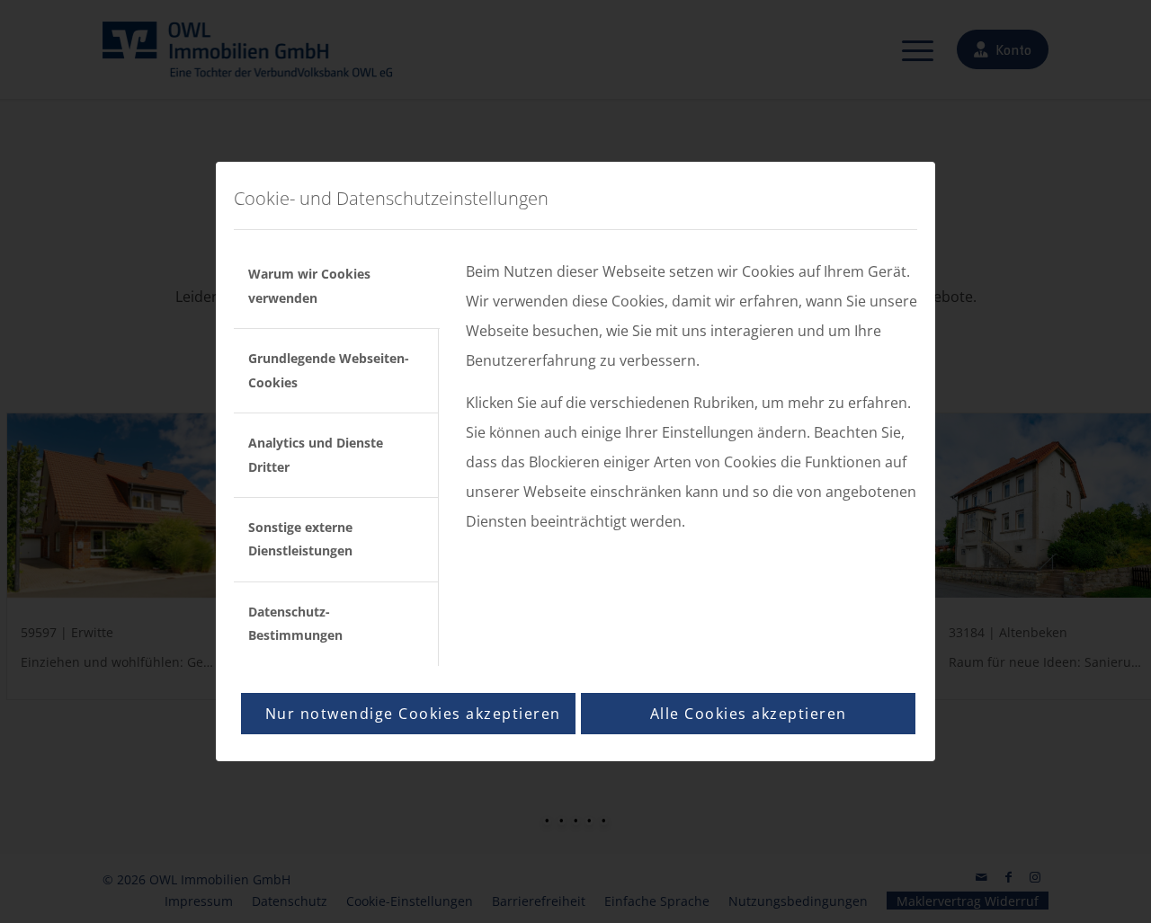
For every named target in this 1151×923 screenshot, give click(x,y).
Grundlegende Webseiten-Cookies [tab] (328, 370)
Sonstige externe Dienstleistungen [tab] (300, 539)
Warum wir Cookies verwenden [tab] (309, 285)
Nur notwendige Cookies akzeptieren (413, 713)
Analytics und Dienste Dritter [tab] (315, 454)
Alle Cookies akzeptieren (748, 713)
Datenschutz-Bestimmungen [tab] (295, 623)
